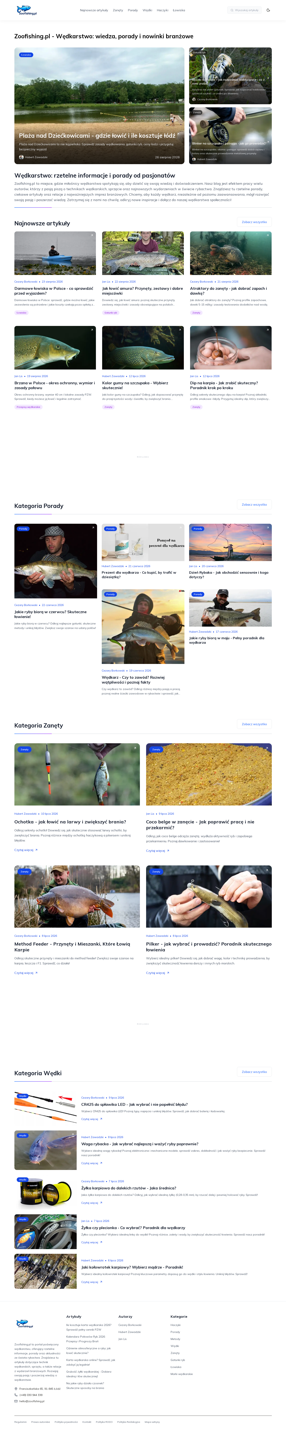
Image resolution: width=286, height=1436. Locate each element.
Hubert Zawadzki (113, 376)
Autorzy (125, 1316)
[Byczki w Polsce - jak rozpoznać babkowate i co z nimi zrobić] (230, 75)
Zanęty (118, 10)
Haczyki (162, 10)
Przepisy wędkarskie (28, 406)
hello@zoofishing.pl (31, 1401)
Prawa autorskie (40, 1421)
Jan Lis (106, 281)
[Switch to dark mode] (268, 10)
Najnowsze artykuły (94, 10)
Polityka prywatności (66, 1421)
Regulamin (20, 1421)
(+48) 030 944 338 (30, 1395)
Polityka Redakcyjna (128, 1421)
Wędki (147, 10)
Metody (175, 1339)
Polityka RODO (104, 1421)
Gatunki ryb (199, 52)
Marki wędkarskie (182, 1374)
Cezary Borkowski (25, 281)
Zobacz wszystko (254, 222)
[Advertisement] (143, 457)
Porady (133, 10)
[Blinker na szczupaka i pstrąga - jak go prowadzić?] (230, 135)
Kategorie (179, 1316)
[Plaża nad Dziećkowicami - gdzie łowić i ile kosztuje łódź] (99, 105)
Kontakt (86, 1421)
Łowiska (179, 10)
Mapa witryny (152, 1421)
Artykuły (73, 1316)
